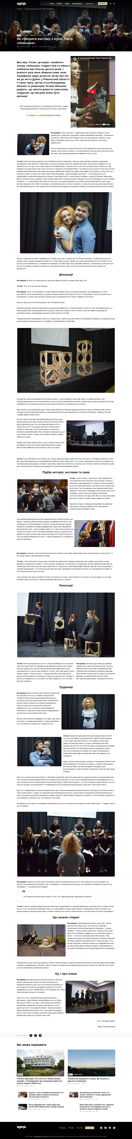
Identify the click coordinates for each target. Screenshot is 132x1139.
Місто (71, 1074)
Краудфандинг (77, 3)
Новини (59, 3)
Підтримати (103, 3)
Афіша (67, 3)
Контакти (79, 1128)
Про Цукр (63, 1128)
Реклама (71, 1128)
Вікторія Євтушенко (45, 46)
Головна (19, 9)
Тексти (52, 3)
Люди (19, 35)
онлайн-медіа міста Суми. (41, 1136)
